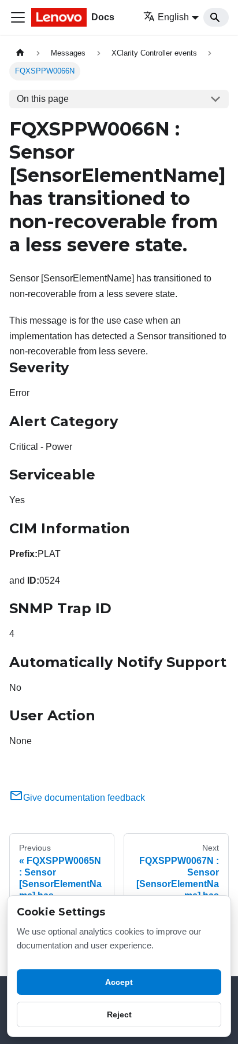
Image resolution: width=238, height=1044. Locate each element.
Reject (119, 1014)
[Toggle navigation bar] (18, 17)
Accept (119, 982)
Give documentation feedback (84, 798)
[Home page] (20, 53)
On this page (43, 99)
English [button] (173, 17)
